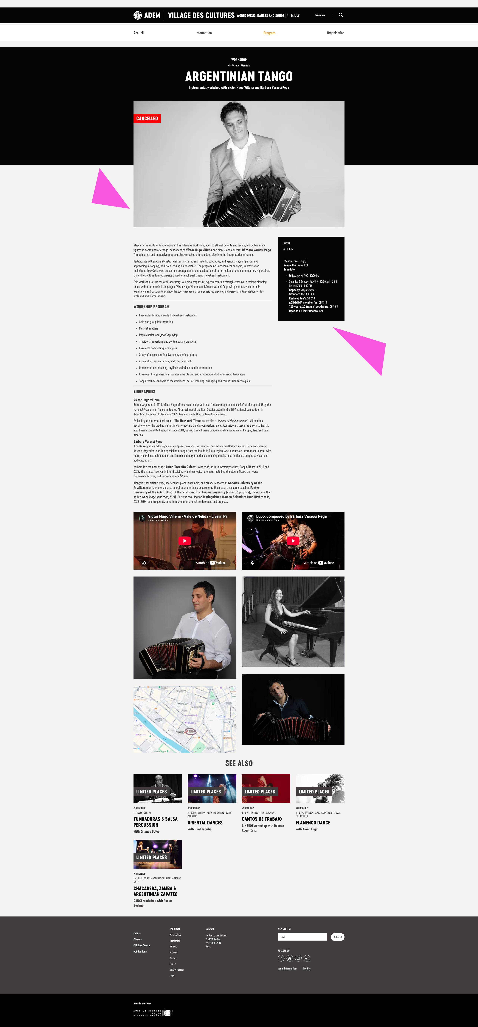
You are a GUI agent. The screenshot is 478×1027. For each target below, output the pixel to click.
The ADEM (175, 929)
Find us (173, 964)
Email (208, 946)
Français (320, 15)
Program (269, 33)
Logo (172, 975)
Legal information (287, 969)
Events (137, 933)
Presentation (175, 935)
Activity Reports (177, 970)
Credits (307, 969)
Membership (175, 941)
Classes (138, 939)
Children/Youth (142, 945)
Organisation (335, 33)
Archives (173, 952)
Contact (173, 958)
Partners (173, 946)
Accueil (139, 33)
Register (338, 937)
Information (204, 33)
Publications (140, 952)
